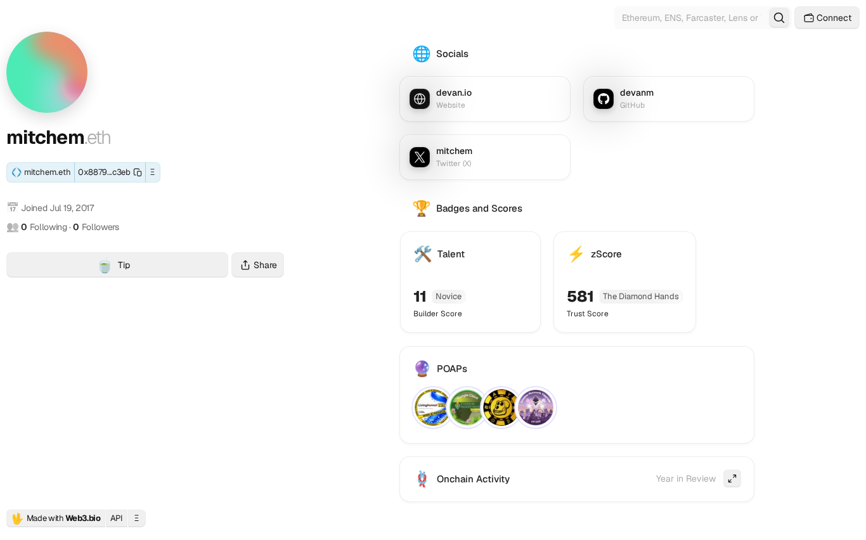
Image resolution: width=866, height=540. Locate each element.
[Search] (779, 18)
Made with (56, 518)
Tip (162, 266)
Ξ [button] (152, 172)
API (116, 518)
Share (265, 265)
